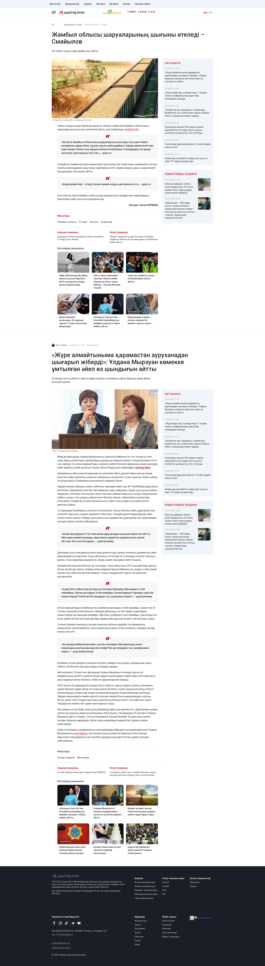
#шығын (94, 222)
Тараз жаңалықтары (144, 898)
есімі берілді (80, 733)
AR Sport (114, 4)
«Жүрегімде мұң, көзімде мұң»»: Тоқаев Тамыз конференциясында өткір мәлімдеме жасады (186, 95)
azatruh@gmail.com (61, 943)
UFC (164, 894)
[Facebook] (54, 923)
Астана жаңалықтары (145, 882)
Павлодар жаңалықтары (146, 894)
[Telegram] (72, 923)
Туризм (193, 886)
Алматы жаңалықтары (145, 886)
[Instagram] (60, 923)
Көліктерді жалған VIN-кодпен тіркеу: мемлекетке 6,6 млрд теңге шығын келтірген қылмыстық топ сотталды (184, 130)
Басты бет (55, 4)
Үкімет (104, 25)
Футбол (165, 882)
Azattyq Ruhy (131, 129)
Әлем (137, 944)
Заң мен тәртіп (142, 4)
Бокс (164, 890)
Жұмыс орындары (170, 937)
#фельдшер (83, 757)
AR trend (100, 4)
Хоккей (165, 886)
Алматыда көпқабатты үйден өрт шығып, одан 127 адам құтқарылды (186, 160)
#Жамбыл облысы (67, 222)
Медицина (195, 882)
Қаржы (88, 4)
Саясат (138, 925)
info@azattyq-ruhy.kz (61, 948)
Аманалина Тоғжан (73, 25)
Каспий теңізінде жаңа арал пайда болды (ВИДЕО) (81, 772)
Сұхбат (138, 940)
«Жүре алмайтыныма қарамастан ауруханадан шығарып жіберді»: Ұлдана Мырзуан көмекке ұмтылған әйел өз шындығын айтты (185, 77)
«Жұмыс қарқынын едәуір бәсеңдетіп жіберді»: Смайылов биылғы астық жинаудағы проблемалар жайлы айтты (133, 239)
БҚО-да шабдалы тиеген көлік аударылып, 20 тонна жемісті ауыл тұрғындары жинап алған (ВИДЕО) (179, 188)
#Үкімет (83, 222)
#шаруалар (106, 222)
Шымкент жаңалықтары (146, 890)
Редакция (166, 925)
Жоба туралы (168, 921)
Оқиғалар (139, 937)
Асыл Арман (61, 345)
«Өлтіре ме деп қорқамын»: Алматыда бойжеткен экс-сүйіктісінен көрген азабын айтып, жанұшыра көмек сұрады (187, 113)
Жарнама (166, 929)
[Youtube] (79, 923)
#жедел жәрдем (66, 757)
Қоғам (126, 4)
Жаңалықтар (72, 4)
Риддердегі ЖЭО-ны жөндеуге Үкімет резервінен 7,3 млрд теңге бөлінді (80, 238)
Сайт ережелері (169, 933)
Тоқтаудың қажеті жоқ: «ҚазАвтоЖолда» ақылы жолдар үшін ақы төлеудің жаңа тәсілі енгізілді (133, 773)
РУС (211, 13)
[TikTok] (66, 923)
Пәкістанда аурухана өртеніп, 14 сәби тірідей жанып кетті (187, 145)
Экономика (140, 929)
